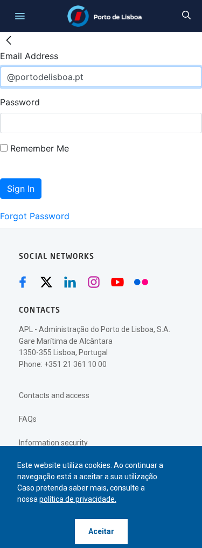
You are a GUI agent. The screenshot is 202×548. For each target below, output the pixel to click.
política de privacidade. (77, 499)
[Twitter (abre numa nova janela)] (46, 282)
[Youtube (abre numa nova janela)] (117, 282)
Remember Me (38, 148)
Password (20, 102)
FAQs (28, 419)
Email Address (29, 56)
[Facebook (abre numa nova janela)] (22, 282)
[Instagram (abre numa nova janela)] (94, 282)
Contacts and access (54, 395)
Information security (53, 442)
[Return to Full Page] (8, 40)
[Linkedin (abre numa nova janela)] (70, 282)
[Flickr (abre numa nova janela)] (141, 282)
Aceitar (101, 531)
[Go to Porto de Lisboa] (104, 16)
